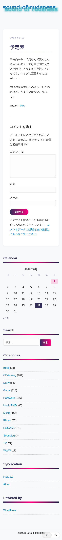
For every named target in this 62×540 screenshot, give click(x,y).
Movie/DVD (10, 405)
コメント (17, 151)
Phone (7, 420)
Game (6, 390)
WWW (7, 450)
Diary (22, 105)
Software (8, 428)
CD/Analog (9, 375)
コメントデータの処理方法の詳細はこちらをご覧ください (30, 229)
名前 (12, 184)
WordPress (9, 510)
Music (6, 412)
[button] (51, 535)
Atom (6, 484)
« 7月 (6, 318)
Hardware (9, 398)
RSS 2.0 (8, 476)
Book (6, 367)
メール (14, 197)
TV (5, 443)
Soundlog (9, 435)
